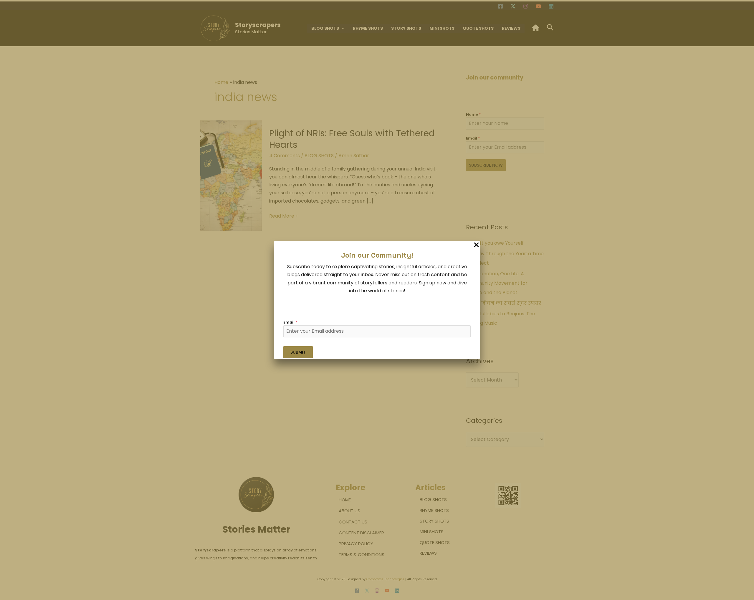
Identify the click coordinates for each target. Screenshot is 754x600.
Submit (298, 352)
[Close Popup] (476, 245)
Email (290, 322)
